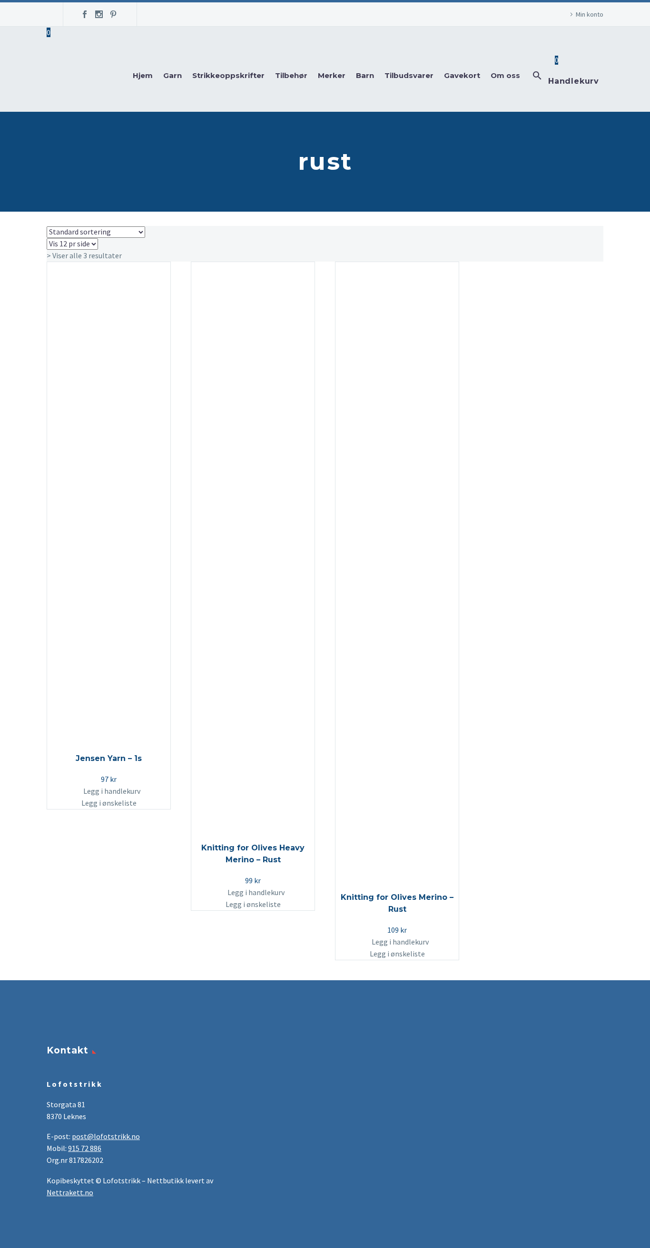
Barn (365, 75)
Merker (331, 75)
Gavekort (462, 75)
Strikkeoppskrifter (228, 75)
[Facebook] (85, 14)
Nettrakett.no (70, 1192)
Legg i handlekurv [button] (111, 791)
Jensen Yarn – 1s (109, 758)
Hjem (143, 75)
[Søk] (536, 75)
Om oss (505, 75)
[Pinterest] (113, 14)
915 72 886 (84, 1148)
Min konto (589, 14)
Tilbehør (291, 75)
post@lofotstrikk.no (106, 1136)
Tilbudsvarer (408, 75)
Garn (172, 75)
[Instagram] (99, 14)
